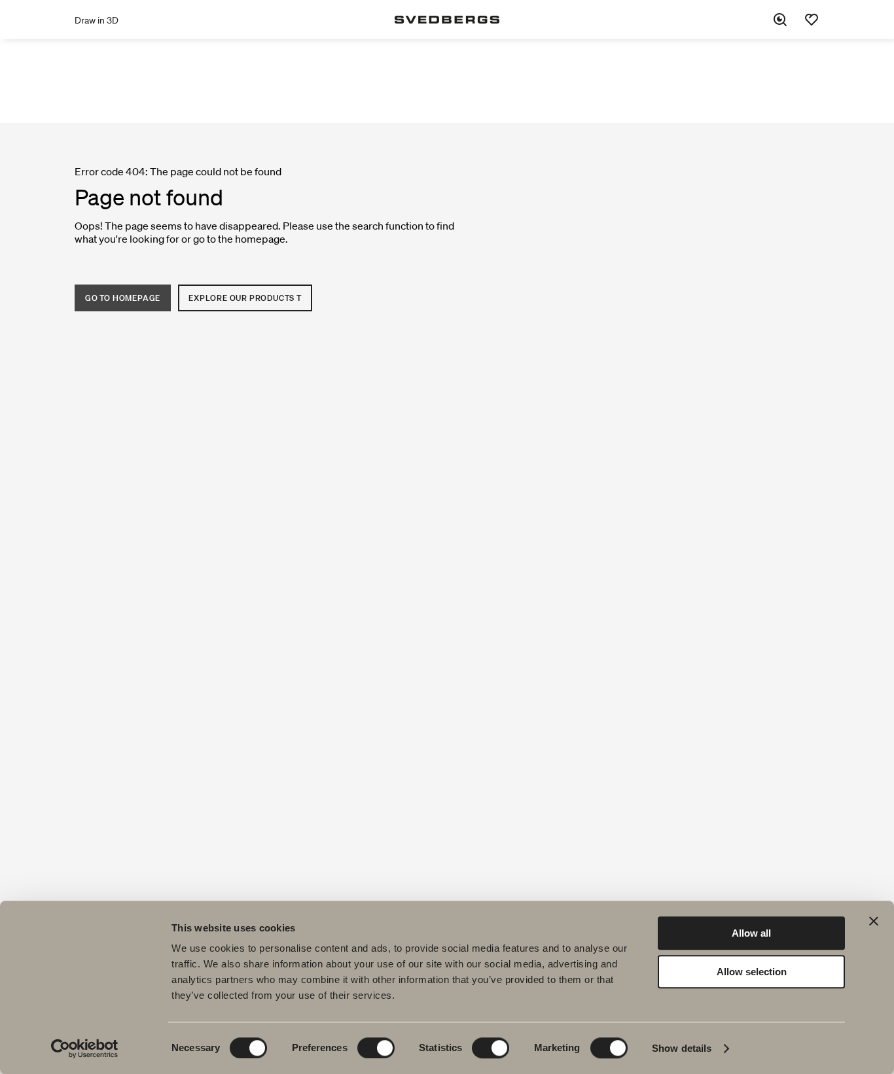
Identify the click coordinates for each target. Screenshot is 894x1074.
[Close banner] (873, 921)
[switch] (376, 1047)
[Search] (780, 19)
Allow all (751, 933)
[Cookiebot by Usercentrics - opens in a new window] (84, 1048)
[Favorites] (811, 19)
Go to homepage (122, 297)
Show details (681, 1048)
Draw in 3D (96, 20)
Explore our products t (245, 297)
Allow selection (752, 971)
